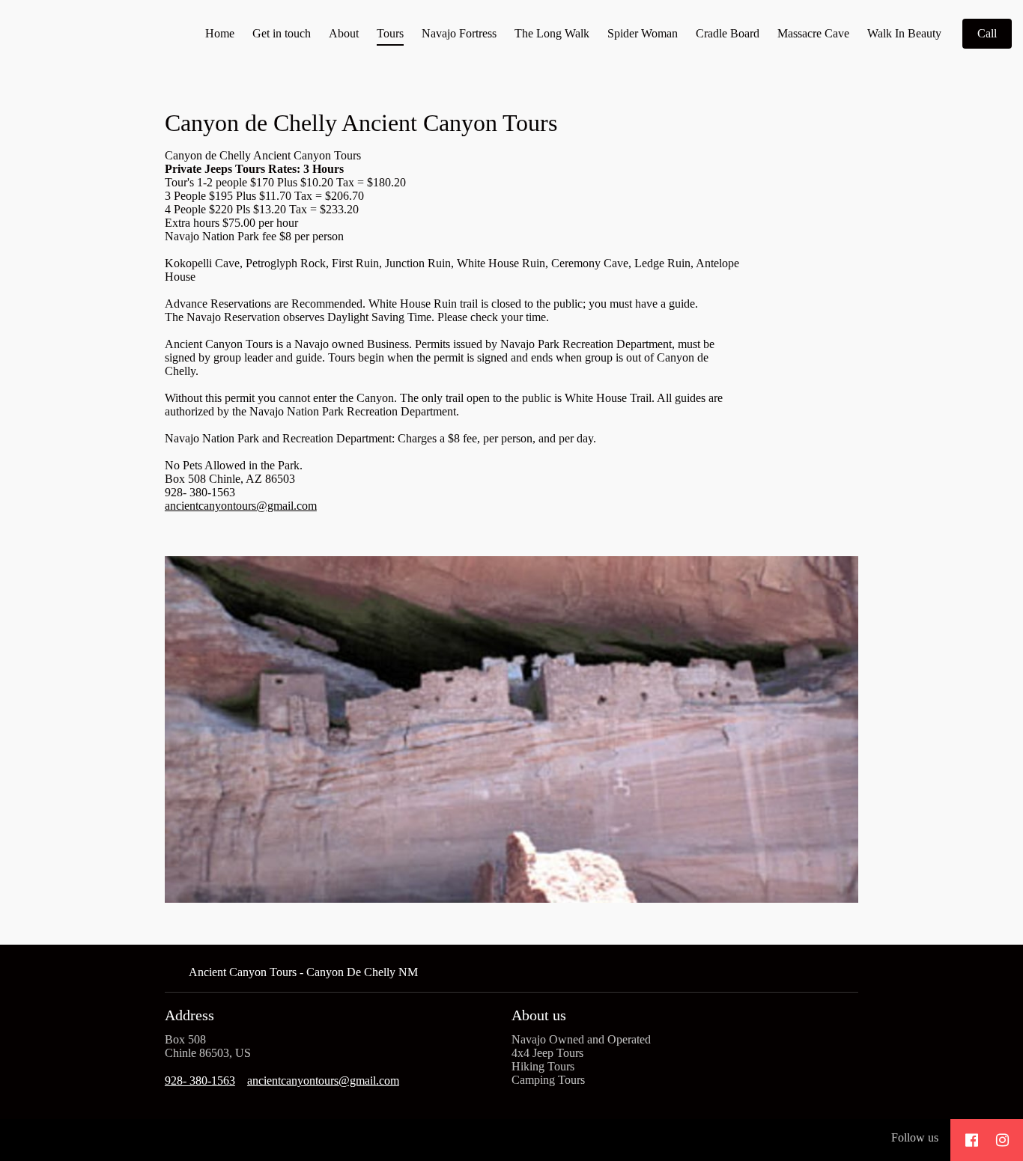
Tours (390, 33)
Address (189, 1015)
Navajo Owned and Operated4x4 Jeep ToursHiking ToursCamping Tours (581, 1059)
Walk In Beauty (904, 33)
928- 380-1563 (200, 1080)
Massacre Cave (813, 33)
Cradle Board (727, 33)
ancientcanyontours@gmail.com (241, 505)
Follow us (914, 1137)
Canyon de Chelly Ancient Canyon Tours (361, 122)
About (344, 33)
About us (538, 1015)
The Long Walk (551, 33)
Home (219, 33)
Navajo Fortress (459, 33)
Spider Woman (642, 33)
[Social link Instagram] (1002, 1140)
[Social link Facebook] (971, 1140)
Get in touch (281, 33)
